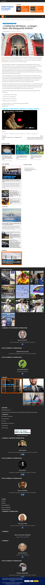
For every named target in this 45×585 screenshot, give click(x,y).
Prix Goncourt (28, 133)
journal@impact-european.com (30, 169)
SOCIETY (11, 199)
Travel (11, 153)
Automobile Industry (7, 176)
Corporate (16, 240)
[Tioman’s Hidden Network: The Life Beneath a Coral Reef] (22, 149)
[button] (5, 16)
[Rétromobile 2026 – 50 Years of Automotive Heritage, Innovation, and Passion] (5, 193)
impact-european (12, 412)
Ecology (18, 151)
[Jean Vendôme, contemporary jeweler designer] (18, 9)
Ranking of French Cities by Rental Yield (11, 386)
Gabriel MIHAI (10, 160)
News (26, 6)
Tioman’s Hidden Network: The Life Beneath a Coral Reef (21, 157)
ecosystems (23, 151)
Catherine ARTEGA (12, 133)
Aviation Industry (7, 220)
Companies (11, 240)
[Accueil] (2, 16)
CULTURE (4, 23)
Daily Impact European (7, 7)
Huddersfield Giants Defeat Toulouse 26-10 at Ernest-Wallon (36, 157)
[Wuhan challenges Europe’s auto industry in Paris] (11, 172)
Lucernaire (17, 133)
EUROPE (4, 153)
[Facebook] (22, 344)
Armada (4, 259)
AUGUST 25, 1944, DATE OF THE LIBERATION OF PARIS (12, 137)
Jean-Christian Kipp (33, 404)
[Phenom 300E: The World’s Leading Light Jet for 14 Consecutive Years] (11, 215)
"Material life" (6, 133)
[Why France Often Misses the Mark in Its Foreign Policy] (33, 399)
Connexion (3, 503)
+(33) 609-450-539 (28, 170)
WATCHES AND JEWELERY (23, 7)
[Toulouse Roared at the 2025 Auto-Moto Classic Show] (5, 201)
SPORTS (35, 153)
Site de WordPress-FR (5, 509)
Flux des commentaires (5, 507)
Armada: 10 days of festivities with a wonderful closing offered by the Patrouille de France (10, 262)
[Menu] (5, 16)
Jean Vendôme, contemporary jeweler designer (24, 10)
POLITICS (29, 401)
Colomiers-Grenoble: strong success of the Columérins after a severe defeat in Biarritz (35, 137)
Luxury (22, 6)
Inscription (3, 501)
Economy (37, 6)
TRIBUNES (12, 384)
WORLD (37, 9)
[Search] (42, 16)
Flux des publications (5, 505)
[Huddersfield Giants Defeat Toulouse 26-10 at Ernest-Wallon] (37, 149)
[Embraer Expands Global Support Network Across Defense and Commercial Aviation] (5, 235)
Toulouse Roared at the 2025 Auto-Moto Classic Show (15, 202)
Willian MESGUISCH (35, 133)
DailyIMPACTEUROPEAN (24, 412)
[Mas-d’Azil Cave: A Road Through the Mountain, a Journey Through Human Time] (8, 149)
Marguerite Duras (23, 133)
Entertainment (10, 23)
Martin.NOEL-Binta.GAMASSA (13, 387)
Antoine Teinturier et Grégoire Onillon (35, 390)
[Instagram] (23, 454)
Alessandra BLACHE (7, 31)
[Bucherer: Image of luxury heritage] (32, 9)
